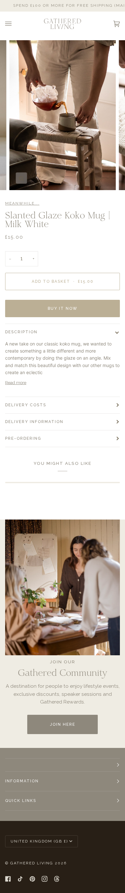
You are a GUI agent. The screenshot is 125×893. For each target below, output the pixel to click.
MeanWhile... (22, 203)
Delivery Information (34, 421)
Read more (15, 382)
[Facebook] (8, 879)
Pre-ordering (23, 438)
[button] (62, 765)
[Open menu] (14, 24)
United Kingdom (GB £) (39, 841)
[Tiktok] (20, 879)
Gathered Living (31, 863)
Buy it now (63, 308)
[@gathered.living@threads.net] (57, 879)
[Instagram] (44, 879)
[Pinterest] (32, 879)
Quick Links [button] (20, 800)
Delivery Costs (25, 405)
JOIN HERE (62, 724)
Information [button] (22, 781)
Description (21, 332)
